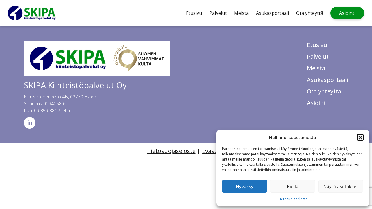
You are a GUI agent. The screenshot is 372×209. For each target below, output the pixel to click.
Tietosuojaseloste (292, 199)
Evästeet (213, 151)
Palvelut (218, 13)
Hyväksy (244, 186)
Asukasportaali (272, 13)
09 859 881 (45, 110)
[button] (360, 137)
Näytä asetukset (340, 186)
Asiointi (347, 13)
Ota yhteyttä (309, 13)
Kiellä (292, 186)
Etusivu (194, 13)
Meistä (241, 13)
